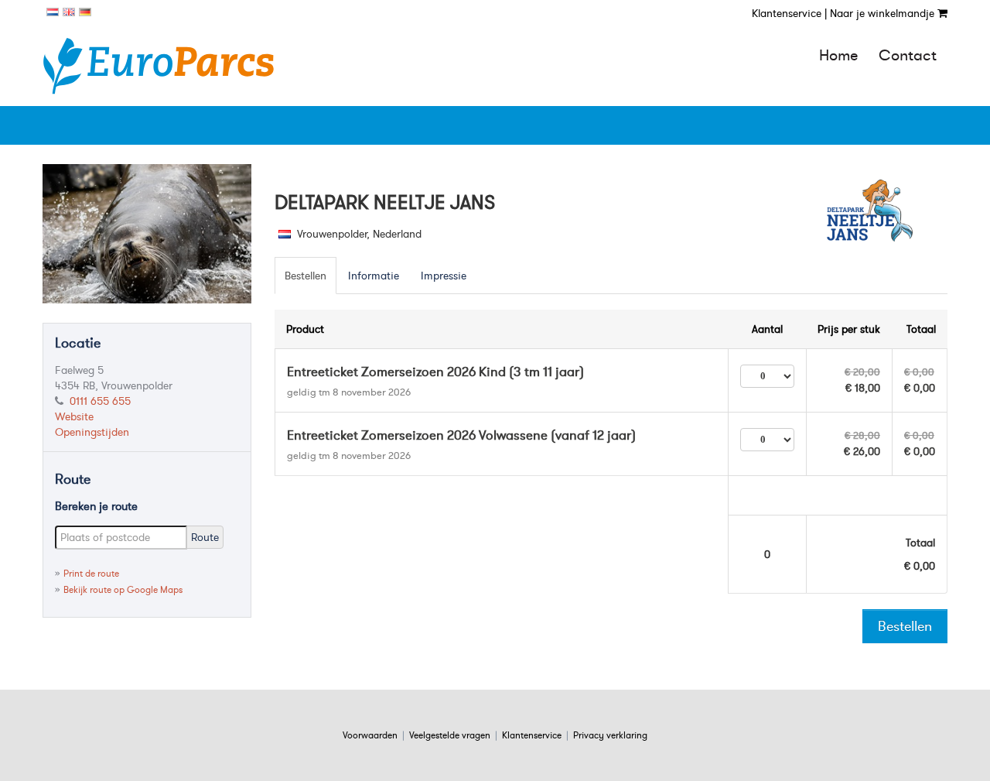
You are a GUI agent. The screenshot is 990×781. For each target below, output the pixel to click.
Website (74, 416)
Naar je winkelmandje (883, 13)
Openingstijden (92, 432)
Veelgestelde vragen (449, 735)
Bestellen (305, 276)
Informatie (373, 276)
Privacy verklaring (610, 735)
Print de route (91, 573)
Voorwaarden (370, 735)
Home (839, 55)
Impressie (443, 276)
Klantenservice (532, 735)
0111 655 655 (100, 401)
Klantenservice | (789, 13)
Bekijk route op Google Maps (123, 589)
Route (205, 537)
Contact (908, 55)
